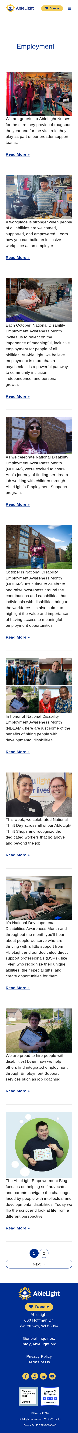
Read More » (18, 154)
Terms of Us (39, 1362)
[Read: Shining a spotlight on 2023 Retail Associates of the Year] (39, 794)
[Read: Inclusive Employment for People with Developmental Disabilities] (39, 300)
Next (39, 1264)
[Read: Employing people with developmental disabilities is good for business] (39, 685)
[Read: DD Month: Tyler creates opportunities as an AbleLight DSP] (39, 897)
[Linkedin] (43, 1376)
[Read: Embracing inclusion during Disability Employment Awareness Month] (39, 547)
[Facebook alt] (25, 1376)
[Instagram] (34, 1376)
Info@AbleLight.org (39, 1344)
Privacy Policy (39, 1356)
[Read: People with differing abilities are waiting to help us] (39, 1144)
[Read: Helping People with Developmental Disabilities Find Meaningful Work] (39, 1030)
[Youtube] (52, 1376)
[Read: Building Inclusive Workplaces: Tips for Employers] (39, 197)
